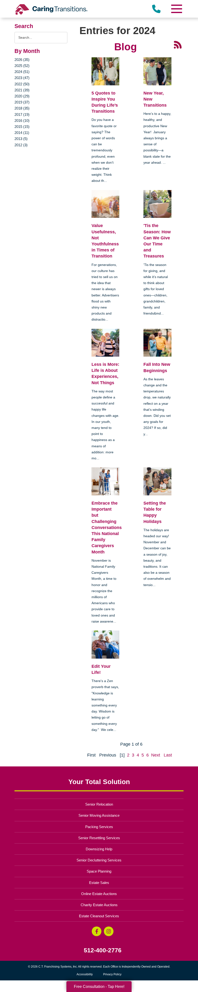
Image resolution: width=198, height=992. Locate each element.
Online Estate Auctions (99, 894)
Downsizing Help (99, 849)
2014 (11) (21, 133)
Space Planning (99, 871)
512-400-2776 (102, 950)
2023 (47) (21, 78)
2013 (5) (21, 139)
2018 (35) (21, 108)
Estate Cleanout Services (99, 916)
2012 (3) (21, 145)
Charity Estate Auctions (99, 905)
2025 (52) (21, 66)
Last (168, 755)
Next (155, 755)
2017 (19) (21, 114)
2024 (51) (21, 72)
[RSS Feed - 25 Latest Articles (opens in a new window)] (178, 44)
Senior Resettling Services (99, 838)
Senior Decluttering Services (99, 860)
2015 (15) (21, 127)
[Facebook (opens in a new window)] (96, 931)
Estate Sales (99, 883)
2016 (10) (21, 120)
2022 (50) (21, 84)
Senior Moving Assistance (99, 815)
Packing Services (99, 827)
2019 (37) (21, 102)
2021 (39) (21, 90)
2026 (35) (21, 60)
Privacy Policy (112, 974)
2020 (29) (21, 96)
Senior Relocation (99, 804)
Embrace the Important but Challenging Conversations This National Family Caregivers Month (107, 527)
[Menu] (176, 9)
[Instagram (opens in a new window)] (108, 931)
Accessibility (85, 974)
